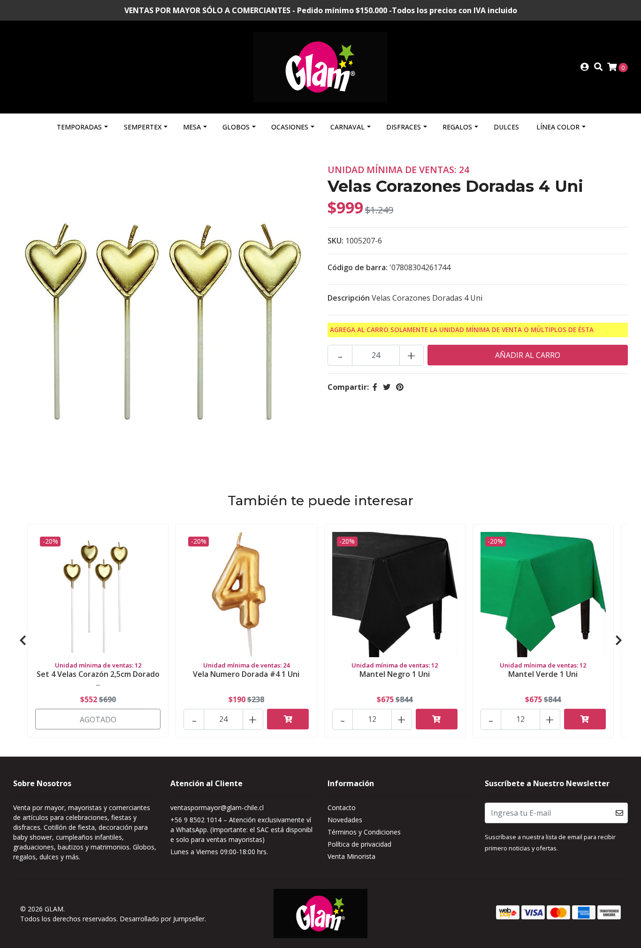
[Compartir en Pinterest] (400, 387)
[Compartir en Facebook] (375, 387)
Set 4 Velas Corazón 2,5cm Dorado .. (98, 678)
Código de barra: (358, 267)
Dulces (506, 126)
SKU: (335, 240)
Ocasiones (289, 126)
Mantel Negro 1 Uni (394, 674)
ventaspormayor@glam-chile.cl (217, 807)
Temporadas (79, 126)
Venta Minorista (351, 856)
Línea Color (558, 126)
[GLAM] (320, 66)
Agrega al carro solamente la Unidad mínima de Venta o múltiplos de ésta (462, 329)
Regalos (457, 126)
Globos (236, 126)
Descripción (349, 298)
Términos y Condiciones (364, 831)
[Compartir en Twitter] (386, 387)
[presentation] (22, 640)
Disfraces (403, 126)
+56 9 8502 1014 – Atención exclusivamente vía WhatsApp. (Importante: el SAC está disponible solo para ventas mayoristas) (241, 829)
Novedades (345, 819)
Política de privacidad (359, 844)
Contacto (342, 807)
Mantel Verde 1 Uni (543, 674)
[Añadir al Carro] (288, 719)
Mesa (192, 126)
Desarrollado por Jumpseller (162, 918)
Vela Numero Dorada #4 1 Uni (246, 674)
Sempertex (142, 126)
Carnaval (347, 126)
